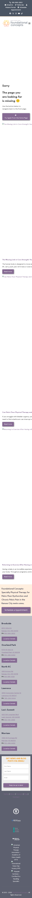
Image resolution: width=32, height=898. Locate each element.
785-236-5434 (10, 698)
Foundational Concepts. (20, 892)
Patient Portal (11, 7)
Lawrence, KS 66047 (9, 696)
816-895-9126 (9, 677)
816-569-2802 (17, 2)
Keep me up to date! (16, 785)
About (12, 794)
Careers (19, 794)
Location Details (9, 639)
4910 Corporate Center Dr (11, 693)
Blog (25, 794)
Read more (8, 271)
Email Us (10, 5)
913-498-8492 (9, 655)
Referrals (20, 5)
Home (6, 794)
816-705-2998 (9, 720)
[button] (29, 23)
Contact (16, 797)
